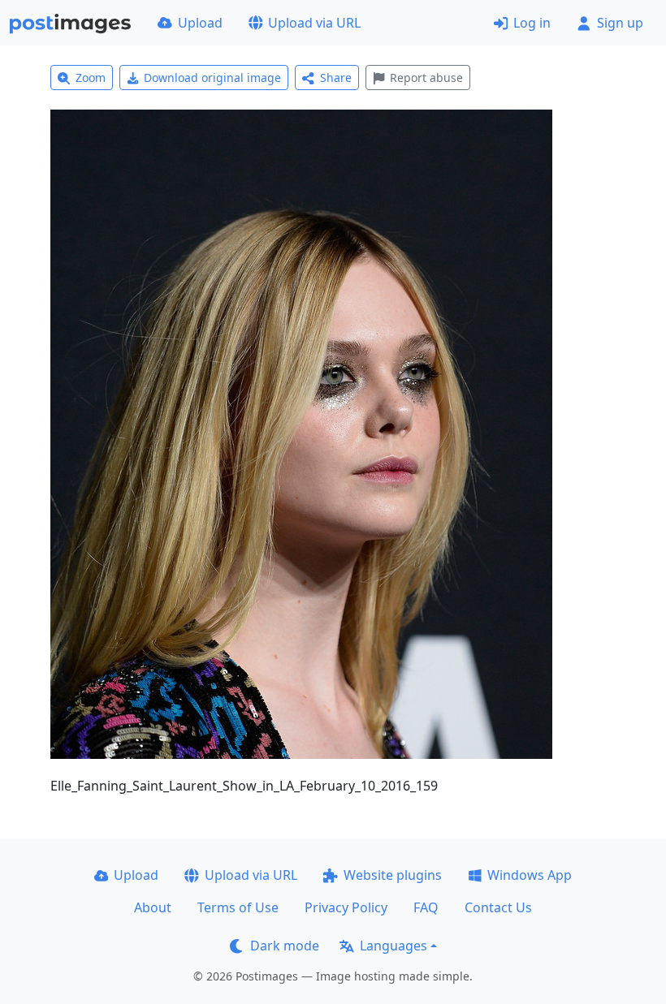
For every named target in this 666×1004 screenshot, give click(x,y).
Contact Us (498, 907)
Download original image (212, 77)
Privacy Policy (346, 907)
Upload (200, 23)
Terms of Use (238, 907)
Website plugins (393, 875)
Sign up (620, 23)
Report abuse (426, 77)
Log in (532, 23)
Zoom (91, 77)
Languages (393, 945)
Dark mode (284, 945)
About (152, 907)
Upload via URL (314, 23)
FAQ (426, 907)
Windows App (529, 875)
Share (336, 77)
